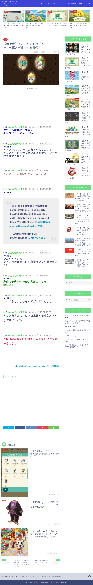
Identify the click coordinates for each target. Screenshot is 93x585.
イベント (15, 376)
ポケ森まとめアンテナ (73, 326)
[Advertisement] (31, 106)
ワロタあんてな (71, 336)
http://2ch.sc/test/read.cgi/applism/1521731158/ (37, 366)
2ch (6, 39)
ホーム (41, 4)
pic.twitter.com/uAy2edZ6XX (26, 226)
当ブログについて (55, 4)
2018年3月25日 (37, 238)
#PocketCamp (43, 222)
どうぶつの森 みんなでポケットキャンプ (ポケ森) (9, 3)
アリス (7, 376)
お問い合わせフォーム (75, 4)
